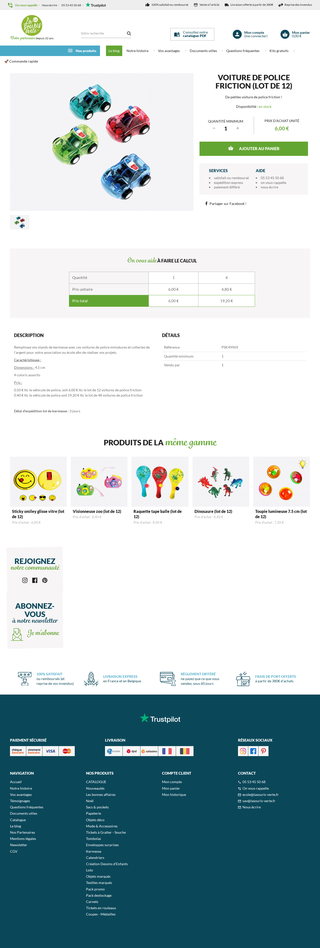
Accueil (16, 782)
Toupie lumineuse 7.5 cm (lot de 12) (281, 514)
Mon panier (171, 788)
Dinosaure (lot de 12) (213, 511)
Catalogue (18, 820)
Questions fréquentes (243, 51)
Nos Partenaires (22, 832)
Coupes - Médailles (101, 914)
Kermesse (93, 851)
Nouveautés (95, 788)
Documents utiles (203, 51)
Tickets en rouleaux (101, 908)
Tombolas (93, 838)
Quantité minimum (225, 121)
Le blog (114, 51)
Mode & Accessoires (102, 826)
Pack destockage (99, 895)
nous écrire (269, 187)
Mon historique (174, 794)
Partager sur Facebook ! (228, 203)
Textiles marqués (99, 882)
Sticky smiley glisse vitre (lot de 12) (38, 514)
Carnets (92, 901)
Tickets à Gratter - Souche (106, 832)
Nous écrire (49, 5)
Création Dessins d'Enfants (107, 864)
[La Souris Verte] (32, 25)
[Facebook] (35, 579)
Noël (90, 801)
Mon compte (172, 782)
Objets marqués (98, 876)
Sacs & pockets (97, 807)
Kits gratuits (279, 51)
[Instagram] (25, 579)
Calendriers (95, 857)
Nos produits (86, 51)
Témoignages (20, 801)
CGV (14, 851)
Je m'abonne (42, 633)
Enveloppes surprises (102, 845)
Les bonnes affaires (101, 794)
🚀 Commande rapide (21, 61)
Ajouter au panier (259, 148)
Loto (89, 870)
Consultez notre (195, 34)
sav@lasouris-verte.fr (259, 801)
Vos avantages (169, 51)
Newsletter (18, 845)
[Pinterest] (45, 579)
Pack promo (95, 889)
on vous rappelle (273, 182)
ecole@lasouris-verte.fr (260, 794)
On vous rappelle (26, 5)
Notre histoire (137, 51)
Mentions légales (23, 838)
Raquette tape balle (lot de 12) (158, 514)
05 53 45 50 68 (71, 5)
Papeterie (93, 813)
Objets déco (95, 820)
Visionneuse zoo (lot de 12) (97, 511)
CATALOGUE (96, 782)
